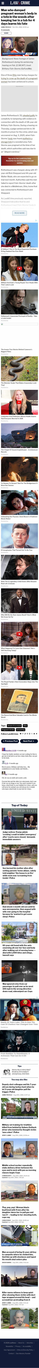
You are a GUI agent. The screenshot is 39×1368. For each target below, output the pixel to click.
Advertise (30, 1343)
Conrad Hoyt (6, 1175)
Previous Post (11, 741)
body (10, 138)
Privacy (17, 1346)
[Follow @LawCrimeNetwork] (32, 734)
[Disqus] (19, 773)
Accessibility (27, 1346)
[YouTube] (21, 734)
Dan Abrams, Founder (23, 1353)
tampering (21, 730)
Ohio (14, 75)
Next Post (27, 741)
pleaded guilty (29, 115)
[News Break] (36, 734)
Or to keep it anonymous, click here (20, 1073)
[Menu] (3, 3)
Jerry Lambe (6, 1135)
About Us (21, 1343)
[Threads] (30, 734)
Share (6, 33)
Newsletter (9, 1346)
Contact (11, 1353)
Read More (20, 213)
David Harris (6, 1262)
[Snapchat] (34, 734)
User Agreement (9, 1350)
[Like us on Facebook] (23, 734)
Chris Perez (6, 1220)
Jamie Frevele (6, 27)
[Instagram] (27, 734)
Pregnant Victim (8, 730)
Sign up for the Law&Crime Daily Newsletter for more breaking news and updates (19, 161)
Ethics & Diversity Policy (25, 1350)
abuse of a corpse (14, 726)
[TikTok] (25, 734)
